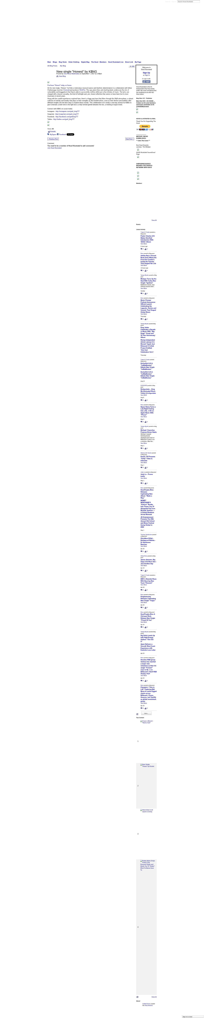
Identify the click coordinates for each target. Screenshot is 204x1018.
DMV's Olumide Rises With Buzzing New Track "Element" (148, 581)
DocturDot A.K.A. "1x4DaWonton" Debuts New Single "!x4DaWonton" (147, 366)
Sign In (174, 1)
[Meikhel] (146, 208)
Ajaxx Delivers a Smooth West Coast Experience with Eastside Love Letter (148, 647)
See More (144, 244)
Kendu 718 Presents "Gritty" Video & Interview (148, 458)
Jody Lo (143, 472)
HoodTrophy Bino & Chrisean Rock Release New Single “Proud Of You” (148, 617)
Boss (142, 253)
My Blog (63, 66)
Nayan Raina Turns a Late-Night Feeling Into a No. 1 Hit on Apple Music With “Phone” (148, 411)
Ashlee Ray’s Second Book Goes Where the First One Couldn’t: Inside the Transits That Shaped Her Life (148, 260)
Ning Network (149, 1005)
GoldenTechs (146, 1003)
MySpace (53, 134)
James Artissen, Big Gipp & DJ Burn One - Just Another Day (148, 562)
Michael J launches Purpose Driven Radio (149, 431)
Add (133, 66)
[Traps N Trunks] (139, 188)
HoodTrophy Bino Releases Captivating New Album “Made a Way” (147, 494)
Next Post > (129, 139)
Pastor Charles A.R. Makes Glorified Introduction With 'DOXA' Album (148, 239)
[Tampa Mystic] (153, 188)
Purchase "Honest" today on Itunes (59, 85)
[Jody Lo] (153, 195)
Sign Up (167, 1)
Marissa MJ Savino (146, 453)
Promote (53, 131)
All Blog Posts (52, 66)
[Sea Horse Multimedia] (51, 76)
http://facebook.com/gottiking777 (67, 117)
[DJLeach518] (139, 208)
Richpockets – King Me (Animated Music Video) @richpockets (148, 391)
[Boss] (146, 188)
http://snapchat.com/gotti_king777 (67, 114)
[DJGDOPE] (139, 195)
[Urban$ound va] (153, 208)
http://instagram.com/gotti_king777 (67, 111)
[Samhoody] (139, 215)
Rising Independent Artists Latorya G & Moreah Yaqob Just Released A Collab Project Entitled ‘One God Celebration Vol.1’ (148, 346)
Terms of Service (152, 1014)
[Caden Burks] (146, 215)
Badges (130, 1014)
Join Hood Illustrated (54, 148)
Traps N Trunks (145, 232)
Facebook (62, 134)
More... (146, 713)
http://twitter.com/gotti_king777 (63, 119)
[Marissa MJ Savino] (146, 195)
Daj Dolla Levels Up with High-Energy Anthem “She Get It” (148, 638)
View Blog (62, 76)
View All (154, 220)
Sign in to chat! (187, 1016)
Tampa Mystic (145, 275)
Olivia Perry (144, 556)
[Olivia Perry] (146, 202)
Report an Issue (140, 1014)
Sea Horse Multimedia (71, 74)
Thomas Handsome (146, 534)
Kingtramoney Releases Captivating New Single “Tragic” (148, 598)
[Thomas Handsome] (139, 202)
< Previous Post (53, 139)
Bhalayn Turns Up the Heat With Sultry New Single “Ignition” (148, 281)
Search (202, 1)
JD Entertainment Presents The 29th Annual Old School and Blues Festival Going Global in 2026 (148, 522)
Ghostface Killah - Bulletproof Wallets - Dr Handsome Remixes (148, 541)
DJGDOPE (144, 385)
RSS (137, 714)
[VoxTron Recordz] (153, 202)
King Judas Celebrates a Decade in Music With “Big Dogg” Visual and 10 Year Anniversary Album (148, 332)
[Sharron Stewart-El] (153, 215)
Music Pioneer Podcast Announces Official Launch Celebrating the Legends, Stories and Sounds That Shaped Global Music (148, 306)
